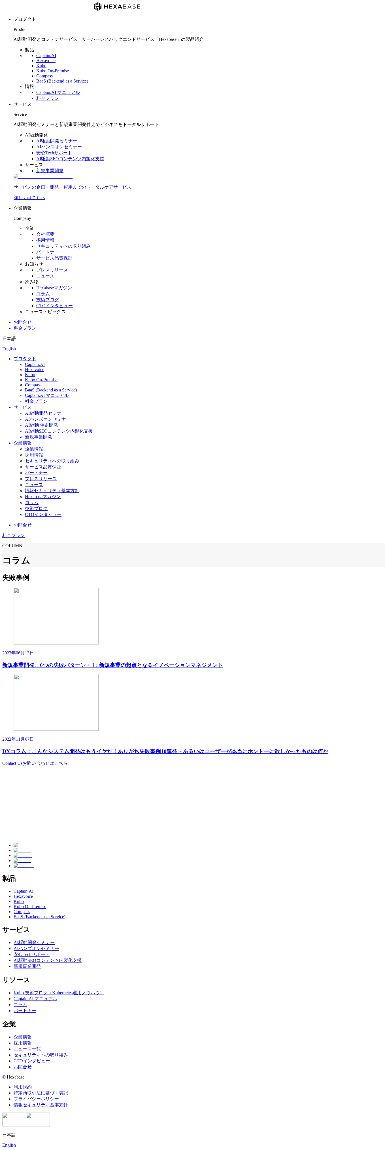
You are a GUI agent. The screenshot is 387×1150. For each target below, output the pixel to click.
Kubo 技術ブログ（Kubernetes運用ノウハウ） (59, 992)
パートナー (47, 252)
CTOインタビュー (54, 305)
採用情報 (45, 240)
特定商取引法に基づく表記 (41, 1092)
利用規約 (23, 1086)
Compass (44, 75)
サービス (23, 407)
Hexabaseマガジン (54, 287)
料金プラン (47, 98)
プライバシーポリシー (36, 1098)
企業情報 (23, 443)
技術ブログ (47, 299)
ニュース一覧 (27, 1048)
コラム (43, 293)
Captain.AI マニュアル (58, 92)
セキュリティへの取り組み (63, 246)
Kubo (41, 65)
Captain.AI (46, 55)
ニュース (45, 275)
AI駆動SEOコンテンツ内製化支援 (70, 158)
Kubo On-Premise (52, 70)
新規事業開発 (49, 170)
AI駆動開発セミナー (56, 140)
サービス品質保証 (54, 258)
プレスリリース (52, 270)
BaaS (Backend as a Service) (62, 81)
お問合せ (23, 322)
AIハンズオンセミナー (59, 146)
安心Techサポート (54, 152)
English (9, 348)
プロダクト (25, 358)
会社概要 (45, 234)
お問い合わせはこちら (35, 763)
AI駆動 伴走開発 (41, 425)
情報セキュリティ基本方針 (52, 490)
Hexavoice (46, 60)
